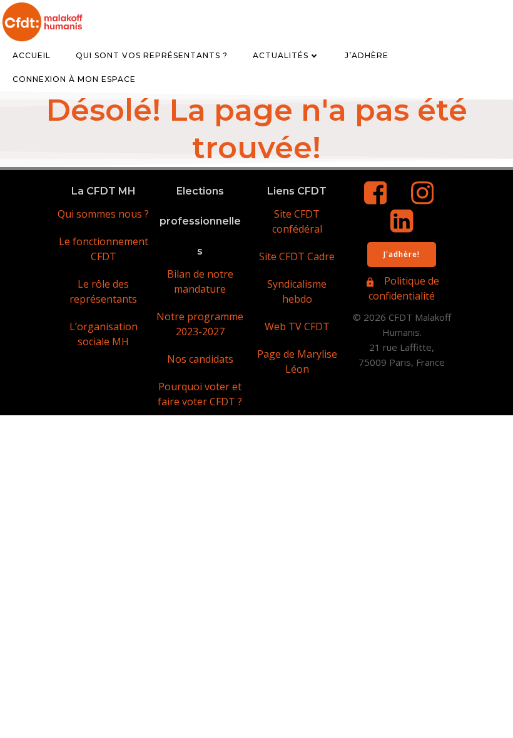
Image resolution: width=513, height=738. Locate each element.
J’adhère (367, 55)
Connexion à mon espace (74, 79)
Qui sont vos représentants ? (152, 55)
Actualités (280, 55)
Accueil (32, 55)
